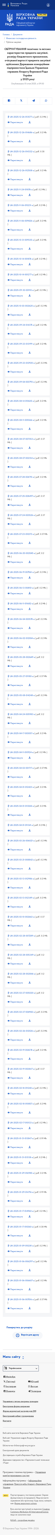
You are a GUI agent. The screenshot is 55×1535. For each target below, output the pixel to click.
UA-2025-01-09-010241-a (21, 1246)
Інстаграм (11, 1386)
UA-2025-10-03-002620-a (22, 306)
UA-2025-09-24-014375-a (22, 325)
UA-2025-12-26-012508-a (22, 170)
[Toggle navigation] (4, 5)
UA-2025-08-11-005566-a (22, 420)
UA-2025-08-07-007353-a (22, 439)
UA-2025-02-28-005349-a (22, 955)
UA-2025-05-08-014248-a (22, 695)
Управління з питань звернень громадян (20, 1402)
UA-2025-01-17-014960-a (21, 1211)
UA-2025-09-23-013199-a (22, 344)
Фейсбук (11, 1377)
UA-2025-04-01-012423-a (21, 787)
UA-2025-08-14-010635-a (21, 401)
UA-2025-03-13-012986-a (21, 879)
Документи (17, 35)
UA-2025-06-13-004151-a (21, 588)
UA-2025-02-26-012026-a (22, 1031)
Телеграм (35, 1391)
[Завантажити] (30, 122)
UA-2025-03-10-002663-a (22, 917)
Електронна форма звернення (16, 1407)
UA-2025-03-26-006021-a (22, 841)
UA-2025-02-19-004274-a (22, 1050)
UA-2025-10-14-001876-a (21, 259)
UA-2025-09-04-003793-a (22, 382)
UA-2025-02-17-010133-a (21, 1123)
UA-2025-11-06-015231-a (21, 205)
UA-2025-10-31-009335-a (21, 240)
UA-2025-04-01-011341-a (21, 825)
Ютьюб (34, 1382)
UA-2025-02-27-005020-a (22, 993)
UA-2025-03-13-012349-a (21, 898)
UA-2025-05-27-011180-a (21, 676)
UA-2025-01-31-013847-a (21, 1138)
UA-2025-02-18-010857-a (21, 1104)
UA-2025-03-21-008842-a (22, 860)
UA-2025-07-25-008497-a (22, 496)
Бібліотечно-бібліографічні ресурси (19, 1446)
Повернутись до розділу (19, 1328)
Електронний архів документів (16, 1451)
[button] (21, 1368)
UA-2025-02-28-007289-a (22, 936)
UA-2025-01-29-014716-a (21, 1192)
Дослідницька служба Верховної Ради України (23, 1455)
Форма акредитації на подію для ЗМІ (19, 1411)
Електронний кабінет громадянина (18, 1416)
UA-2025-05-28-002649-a (22, 657)
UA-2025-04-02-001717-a (21, 768)
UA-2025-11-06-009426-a (21, 221)
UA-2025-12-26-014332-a (22, 152)
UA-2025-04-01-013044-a (21, 806)
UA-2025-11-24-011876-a (21, 190)
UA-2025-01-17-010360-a (21, 1227)
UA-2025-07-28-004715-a (22, 477)
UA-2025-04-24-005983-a (22, 714)
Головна (6, 35)
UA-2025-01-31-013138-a (21, 1157)
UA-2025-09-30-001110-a (21, 290)
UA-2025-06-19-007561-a (21, 572)
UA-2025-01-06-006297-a (22, 1261)
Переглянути (16, 122)
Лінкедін (10, 1391)
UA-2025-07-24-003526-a (22, 515)
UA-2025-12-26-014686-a (22, 132)
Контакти (7, 1421)
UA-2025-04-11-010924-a (21, 752)
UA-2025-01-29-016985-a (22, 1173)
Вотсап (34, 1386)
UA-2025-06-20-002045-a (22, 553)
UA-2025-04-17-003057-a (21, 733)
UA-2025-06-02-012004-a (22, 638)
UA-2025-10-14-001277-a (21, 275)
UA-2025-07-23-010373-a (21, 534)
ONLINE (42, 15)
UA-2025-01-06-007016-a (21, 1299)
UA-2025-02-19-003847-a (22, 1069)
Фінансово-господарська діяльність (21, 38)
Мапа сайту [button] (12, 1357)
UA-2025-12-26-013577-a (21, 117)
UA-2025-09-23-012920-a (22, 363)
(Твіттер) (10, 1382)
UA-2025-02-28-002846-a (22, 974)
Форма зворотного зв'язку (25, 1504)
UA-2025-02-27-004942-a (22, 1012)
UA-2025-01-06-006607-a (22, 1281)
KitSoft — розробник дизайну (22, 1520)
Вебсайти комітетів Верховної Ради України (21, 1433)
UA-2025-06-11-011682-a (21, 604)
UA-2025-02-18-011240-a (21, 1088)
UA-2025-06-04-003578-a (22, 619)
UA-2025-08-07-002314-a (22, 458)
